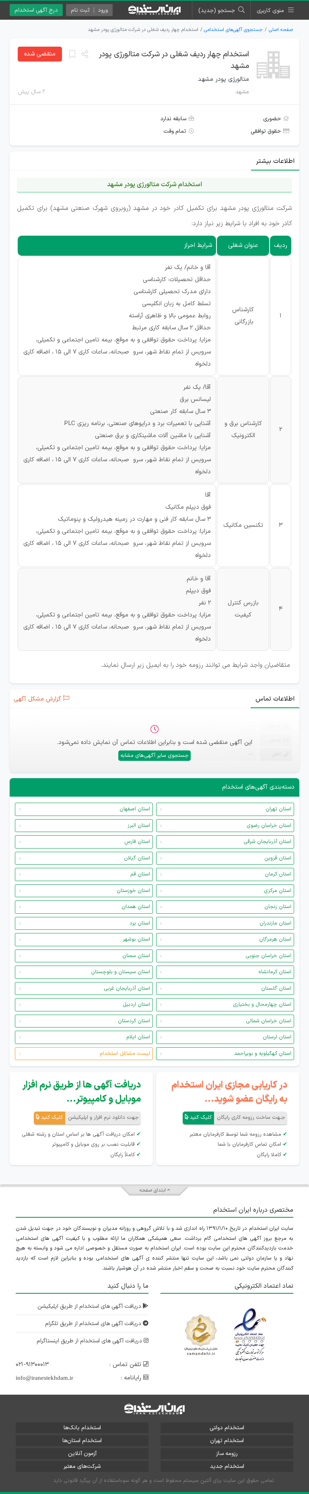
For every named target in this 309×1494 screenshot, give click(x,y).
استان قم (140, 874)
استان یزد (140, 923)
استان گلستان (276, 988)
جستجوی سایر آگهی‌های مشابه (154, 756)
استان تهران (278, 809)
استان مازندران (275, 923)
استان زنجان (277, 907)
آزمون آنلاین (82, 1453)
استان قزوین (277, 858)
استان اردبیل (136, 1005)
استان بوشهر (136, 939)
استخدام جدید (227, 1466)
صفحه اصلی (281, 29)
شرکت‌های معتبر (82, 1466)
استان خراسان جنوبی (268, 956)
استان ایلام (138, 1037)
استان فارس (137, 842)
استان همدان (136, 907)
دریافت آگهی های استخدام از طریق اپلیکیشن (90, 1306)
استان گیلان (137, 858)
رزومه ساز (227, 1453)
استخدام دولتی (227, 1428)
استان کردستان (134, 1021)
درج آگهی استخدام (36, 10)
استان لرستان (277, 1037)
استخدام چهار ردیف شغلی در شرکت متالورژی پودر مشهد (174, 60)
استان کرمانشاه (274, 972)
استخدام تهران (227, 1440)
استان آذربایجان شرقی (267, 842)
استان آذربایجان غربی (127, 988)
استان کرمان (278, 874)
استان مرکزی (277, 891)
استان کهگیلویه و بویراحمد (262, 1054)
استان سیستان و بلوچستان (120, 972)
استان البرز (139, 826)
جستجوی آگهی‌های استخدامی (233, 29)
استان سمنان (136, 956)
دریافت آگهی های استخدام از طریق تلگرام (94, 1323)
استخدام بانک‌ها (82, 1428)
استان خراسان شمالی (268, 1021)
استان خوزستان (133, 891)
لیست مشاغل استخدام (125, 1054)
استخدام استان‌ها (82, 1440)
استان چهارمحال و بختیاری (262, 1005)
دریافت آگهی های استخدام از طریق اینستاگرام (90, 1341)
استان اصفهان (134, 809)
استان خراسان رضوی (269, 826)
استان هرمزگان (275, 939)
